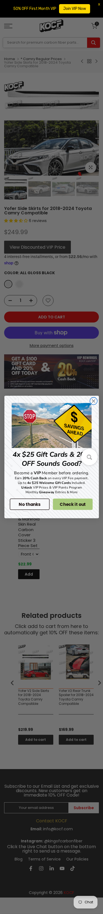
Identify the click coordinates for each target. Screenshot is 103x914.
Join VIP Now (74, 8)
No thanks (30, 504)
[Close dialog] (93, 401)
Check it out (73, 504)
